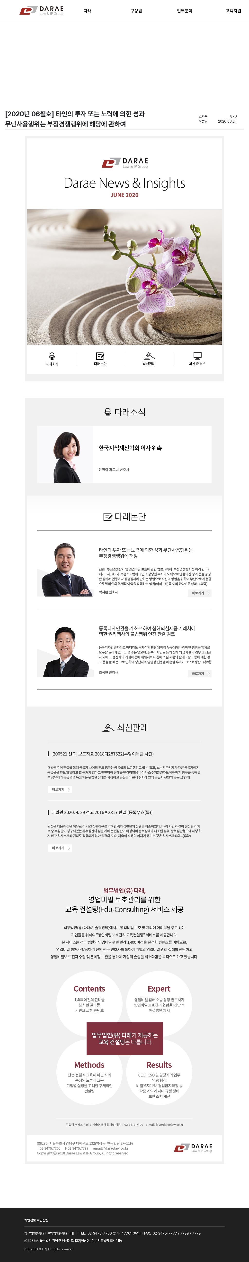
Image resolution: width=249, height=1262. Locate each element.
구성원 (136, 10)
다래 (87, 10)
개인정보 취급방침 (36, 1220)
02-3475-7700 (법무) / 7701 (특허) (114, 1233)
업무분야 (185, 10)
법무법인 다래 (41, 11)
